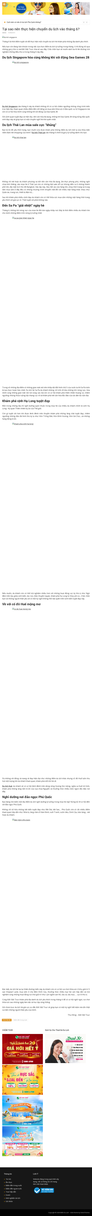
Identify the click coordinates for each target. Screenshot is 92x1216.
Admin (4, 33)
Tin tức (8, 1179)
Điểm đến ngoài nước (14, 1188)
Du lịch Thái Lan (38, 132)
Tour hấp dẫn (11, 1192)
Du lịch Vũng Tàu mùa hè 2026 (18, 22)
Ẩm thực (9, 1182)
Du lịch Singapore (10, 106)
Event (8, 1195)
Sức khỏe (9, 1201)
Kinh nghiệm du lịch (13, 1198)
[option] (47, 22)
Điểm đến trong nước (20, 1020)
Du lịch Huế (7, 786)
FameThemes (85, 1213)
